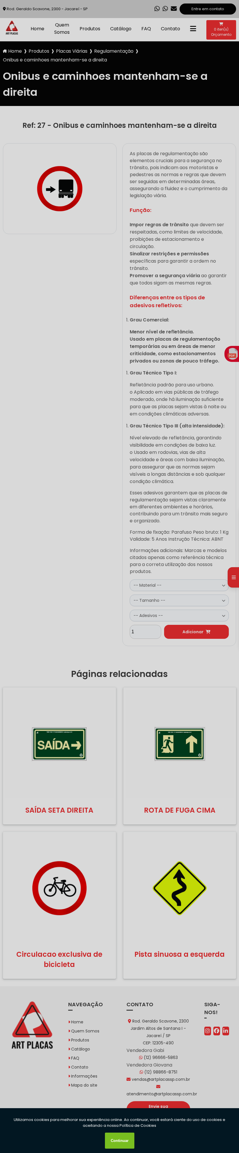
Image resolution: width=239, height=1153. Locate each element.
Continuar (120, 1140)
